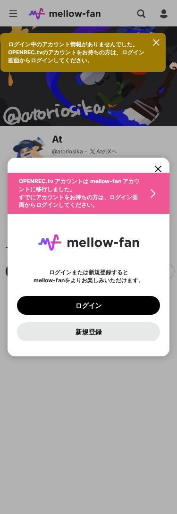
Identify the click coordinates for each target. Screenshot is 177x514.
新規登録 (89, 332)
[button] (88, 193)
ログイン (89, 305)
